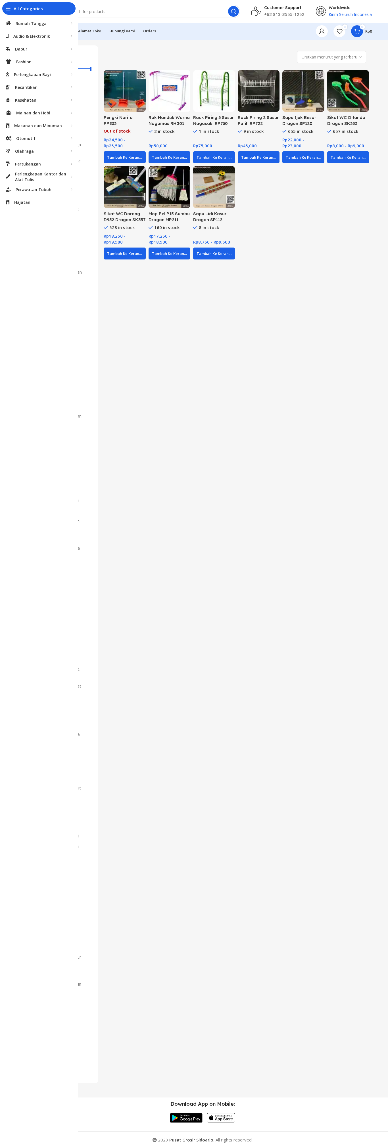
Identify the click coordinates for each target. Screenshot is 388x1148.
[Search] (233, 11)
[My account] (322, 31)
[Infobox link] (277, 11)
